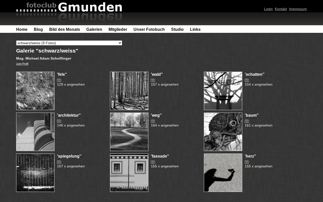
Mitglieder (118, 29)
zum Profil (22, 63)
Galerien (94, 29)
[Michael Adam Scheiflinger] (35, 109)
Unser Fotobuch (149, 29)
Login (268, 9)
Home (22, 29)
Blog (38, 29)
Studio (177, 29)
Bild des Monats (64, 29)
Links (195, 29)
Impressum (298, 9)
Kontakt (281, 9)
